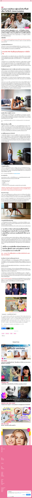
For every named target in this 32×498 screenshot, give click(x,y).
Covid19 (3, 333)
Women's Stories (4, 382)
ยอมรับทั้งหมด (28, 494)
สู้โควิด (11, 333)
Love (2, 450)
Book (2, 481)
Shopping (2, 468)
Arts (1, 480)
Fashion (2, 463)
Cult (2, 482)
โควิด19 (15, 333)
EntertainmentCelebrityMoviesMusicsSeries (3, 489)
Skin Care (2, 459)
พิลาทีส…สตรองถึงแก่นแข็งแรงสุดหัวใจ (8, 425)
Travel (2, 484)
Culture (2, 479)
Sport (2, 467)
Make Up (2, 458)
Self (1, 449)
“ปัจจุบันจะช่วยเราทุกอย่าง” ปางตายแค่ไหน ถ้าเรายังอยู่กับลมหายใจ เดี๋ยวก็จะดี (15, 404)
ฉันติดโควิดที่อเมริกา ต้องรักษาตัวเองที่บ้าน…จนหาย (16, 312)
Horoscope (2, 483)
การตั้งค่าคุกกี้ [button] (23, 494)
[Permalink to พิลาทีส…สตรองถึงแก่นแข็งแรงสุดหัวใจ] (16, 414)
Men (1, 451)
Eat (1, 466)
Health (2, 7)
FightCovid (7, 333)
